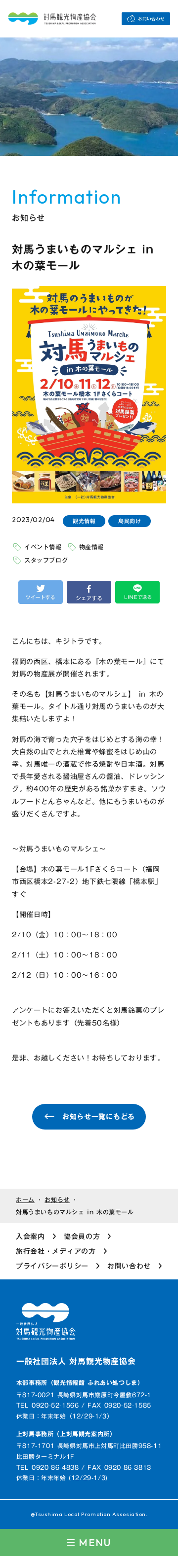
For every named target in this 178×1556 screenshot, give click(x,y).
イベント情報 (43, 547)
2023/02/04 (33, 519)
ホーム (25, 1200)
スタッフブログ (46, 560)
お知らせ (56, 1200)
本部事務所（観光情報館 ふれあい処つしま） (80, 1383)
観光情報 (84, 521)
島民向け (129, 521)
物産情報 (91, 547)
